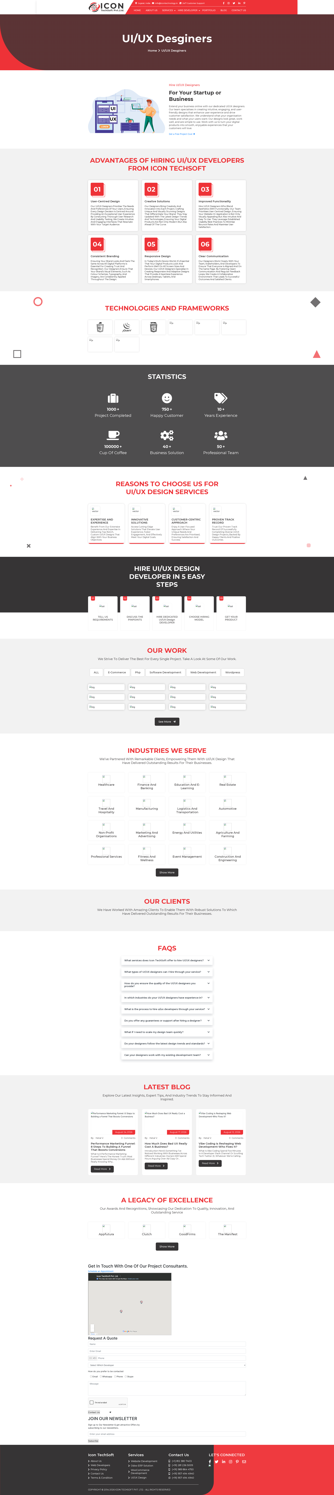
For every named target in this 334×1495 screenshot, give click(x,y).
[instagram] (228, 3)
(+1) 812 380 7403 (181, 1461)
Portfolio (209, 10)
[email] (244, 1462)
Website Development (144, 1461)
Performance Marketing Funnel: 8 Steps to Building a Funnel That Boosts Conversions (113, 1146)
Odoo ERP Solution (142, 1465)
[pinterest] (244, 3)
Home (152, 50)
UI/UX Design (139, 1477)
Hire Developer (187, 10)
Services (167, 10)
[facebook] (223, 3)
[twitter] (234, 3)
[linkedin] (239, 3)
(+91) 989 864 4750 (182, 1469)
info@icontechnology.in (166, 3)
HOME (137, 10)
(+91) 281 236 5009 (182, 1465)
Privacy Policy (99, 1469)
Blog (223, 10)
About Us (151, 10)
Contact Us (239, 10)
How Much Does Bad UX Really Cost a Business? (166, 1145)
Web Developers (100, 1465)
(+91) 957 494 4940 (182, 1473)
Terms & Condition (102, 1477)
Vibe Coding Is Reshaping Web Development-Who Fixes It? (220, 1145)
